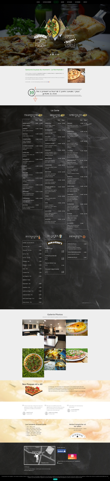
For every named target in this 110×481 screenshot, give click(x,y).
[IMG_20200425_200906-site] (77, 355)
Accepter (55, 479)
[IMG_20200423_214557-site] (77, 327)
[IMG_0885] (33, 327)
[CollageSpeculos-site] (55, 359)
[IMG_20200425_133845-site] (33, 362)
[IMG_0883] (55, 334)
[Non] (108, 478)
